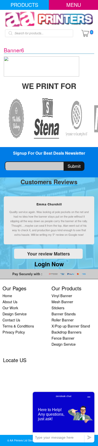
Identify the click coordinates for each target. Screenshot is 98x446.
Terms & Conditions (18, 325)
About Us (10, 301)
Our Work (10, 307)
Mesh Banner (62, 301)
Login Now (49, 264)
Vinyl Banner (62, 295)
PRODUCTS (24, 4)
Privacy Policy (14, 332)
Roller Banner (63, 319)
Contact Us (11, 319)
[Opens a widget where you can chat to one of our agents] (63, 417)
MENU (73, 4)
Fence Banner (63, 338)
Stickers (58, 307)
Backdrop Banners (66, 332)
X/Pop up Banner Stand (71, 325)
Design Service (15, 313)
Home (7, 295)
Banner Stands (64, 313)
